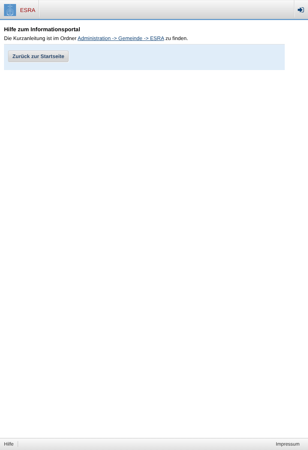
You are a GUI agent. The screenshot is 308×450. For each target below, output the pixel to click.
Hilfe (9, 444)
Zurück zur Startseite (38, 56)
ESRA (27, 10)
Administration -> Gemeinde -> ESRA (121, 38)
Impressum (288, 444)
